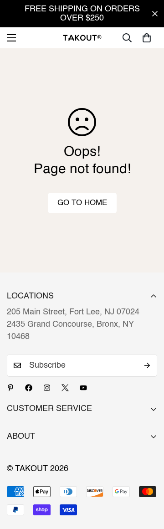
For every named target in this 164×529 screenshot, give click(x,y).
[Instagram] (47, 387)
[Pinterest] (10, 387)
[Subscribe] (147, 365)
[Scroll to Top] (147, 481)
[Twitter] (65, 387)
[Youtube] (83, 387)
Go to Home (82, 203)
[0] (146, 37)
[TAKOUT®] (82, 37)
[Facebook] (28, 387)
